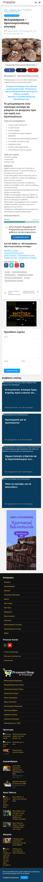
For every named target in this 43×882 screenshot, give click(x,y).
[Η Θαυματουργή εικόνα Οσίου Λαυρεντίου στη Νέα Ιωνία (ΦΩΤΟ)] (7, 840)
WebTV (6, 599)
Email (23, 361)
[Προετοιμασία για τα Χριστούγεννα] (15, 415)
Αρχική (6, 10)
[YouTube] (10, 645)
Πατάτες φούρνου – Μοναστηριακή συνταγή (19, 255)
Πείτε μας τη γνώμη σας (12, 656)
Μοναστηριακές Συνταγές (13, 624)
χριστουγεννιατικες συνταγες (14, 281)
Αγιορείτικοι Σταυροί (11, 693)
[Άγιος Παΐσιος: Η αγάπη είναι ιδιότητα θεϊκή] (7, 802)
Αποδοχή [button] (24, 877)
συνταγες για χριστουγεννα (13, 278)
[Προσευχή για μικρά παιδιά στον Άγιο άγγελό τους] (7, 736)
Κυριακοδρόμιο (9, 586)
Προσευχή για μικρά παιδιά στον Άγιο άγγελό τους (19, 736)
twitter (11, 265)
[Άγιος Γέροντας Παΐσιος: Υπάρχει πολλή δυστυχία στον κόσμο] (7, 824)
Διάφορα (7, 590)
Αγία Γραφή (8, 603)
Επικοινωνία (8, 660)
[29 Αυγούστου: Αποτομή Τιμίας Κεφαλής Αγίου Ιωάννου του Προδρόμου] (21, 383)
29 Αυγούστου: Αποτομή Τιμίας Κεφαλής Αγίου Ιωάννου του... (21, 391)
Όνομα (6, 361)
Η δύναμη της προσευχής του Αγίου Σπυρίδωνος (18, 851)
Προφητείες (8, 612)
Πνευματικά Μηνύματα (12, 595)
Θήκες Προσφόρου (10, 697)
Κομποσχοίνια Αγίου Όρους (14, 689)
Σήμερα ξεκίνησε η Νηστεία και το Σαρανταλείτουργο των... (21, 457)
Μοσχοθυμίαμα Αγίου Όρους (14, 685)
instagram (22, 265)
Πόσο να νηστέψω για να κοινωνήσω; (18, 485)
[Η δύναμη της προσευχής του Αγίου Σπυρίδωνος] (7, 858)
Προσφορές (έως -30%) (12, 723)
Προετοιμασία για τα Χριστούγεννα (15, 421)
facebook (6, 265)
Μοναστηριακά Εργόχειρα (13, 680)
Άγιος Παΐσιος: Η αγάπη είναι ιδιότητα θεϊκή (19, 799)
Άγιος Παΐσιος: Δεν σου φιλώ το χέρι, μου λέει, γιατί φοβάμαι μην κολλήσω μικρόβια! (19, 815)
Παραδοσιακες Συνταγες (15, 10)
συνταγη (27, 278)
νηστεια (7, 272)
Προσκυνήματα (9, 616)
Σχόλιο (6, 337)
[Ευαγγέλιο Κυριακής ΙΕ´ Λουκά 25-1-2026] (7, 783)
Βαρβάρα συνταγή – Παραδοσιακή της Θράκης (20, 258)
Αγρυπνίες (7, 620)
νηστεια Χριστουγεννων (19, 272)
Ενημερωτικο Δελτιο (22, 237)
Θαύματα (7, 582)
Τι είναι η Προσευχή (11, 652)
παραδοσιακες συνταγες (25, 275)
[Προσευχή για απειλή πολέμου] (7, 751)
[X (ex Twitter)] (5, 645)
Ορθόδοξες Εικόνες (11, 714)
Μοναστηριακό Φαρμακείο (13, 706)
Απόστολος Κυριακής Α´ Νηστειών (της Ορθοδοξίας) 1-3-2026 (18, 770)
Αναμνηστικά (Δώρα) (11, 719)
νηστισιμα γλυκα (10, 275)
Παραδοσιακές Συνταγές (12, 629)
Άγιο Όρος (7, 608)
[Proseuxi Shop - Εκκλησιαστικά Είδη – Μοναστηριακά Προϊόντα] (18, 672)
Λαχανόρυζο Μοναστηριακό (13, 253)
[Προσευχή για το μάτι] (7, 744)
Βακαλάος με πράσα (11, 250)
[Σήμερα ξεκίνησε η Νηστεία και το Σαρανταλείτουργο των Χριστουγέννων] (21, 449)
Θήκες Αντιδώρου (10, 702)
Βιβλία (6, 633)
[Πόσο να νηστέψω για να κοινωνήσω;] (16, 479)
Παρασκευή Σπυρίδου (13, 31)
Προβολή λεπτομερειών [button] (11, 877)
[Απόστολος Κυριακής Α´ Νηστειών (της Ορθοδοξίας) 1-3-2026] (7, 767)
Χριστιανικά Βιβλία (10, 710)
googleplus (17, 265)
